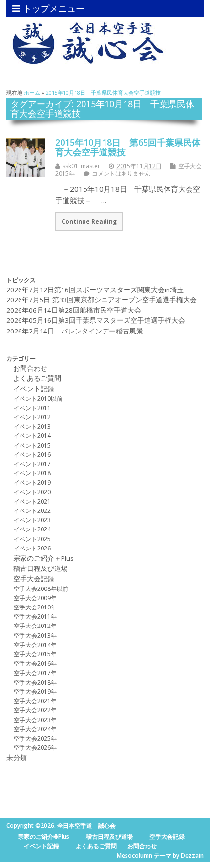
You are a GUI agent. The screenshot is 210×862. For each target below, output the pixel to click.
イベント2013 (32, 426)
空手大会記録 (33, 578)
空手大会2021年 (35, 701)
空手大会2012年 (35, 626)
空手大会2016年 (35, 663)
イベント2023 (32, 520)
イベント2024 (32, 529)
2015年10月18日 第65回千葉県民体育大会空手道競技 (128, 147)
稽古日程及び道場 (37, 568)
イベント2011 (32, 408)
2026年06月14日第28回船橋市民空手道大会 (73, 310)
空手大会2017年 (35, 673)
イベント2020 (32, 492)
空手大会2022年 (35, 710)
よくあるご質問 (37, 378)
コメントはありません (121, 173)
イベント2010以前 (38, 398)
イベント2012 (32, 417)
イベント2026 (32, 548)
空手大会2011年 (35, 616)
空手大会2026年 (35, 748)
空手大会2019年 (35, 691)
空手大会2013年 (35, 635)
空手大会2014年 (35, 645)
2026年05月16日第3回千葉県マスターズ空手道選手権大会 (95, 320)
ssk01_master (81, 166)
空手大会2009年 (35, 598)
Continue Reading (89, 221)
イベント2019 (32, 482)
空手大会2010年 (35, 607)
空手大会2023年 (35, 720)
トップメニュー (53, 8)
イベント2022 (32, 511)
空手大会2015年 (35, 654)
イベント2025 (32, 539)
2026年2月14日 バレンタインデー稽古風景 (74, 331)
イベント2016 (32, 455)
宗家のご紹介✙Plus (43, 836)
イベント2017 (32, 464)
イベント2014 (32, 435)
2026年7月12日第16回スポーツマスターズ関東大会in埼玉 (95, 289)
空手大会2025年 (35, 738)
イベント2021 (32, 501)
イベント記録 (37, 388)
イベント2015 (32, 445)
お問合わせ (26, 368)
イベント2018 (32, 473)
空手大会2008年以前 (41, 589)
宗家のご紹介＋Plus (43, 558)
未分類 (16, 757)
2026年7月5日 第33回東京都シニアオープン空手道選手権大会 (101, 299)
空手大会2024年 (35, 729)
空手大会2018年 (35, 682)
